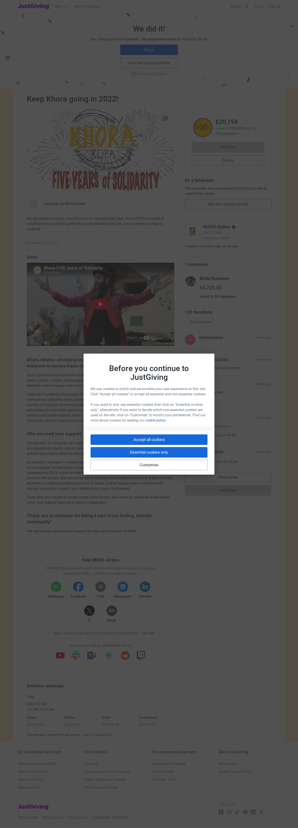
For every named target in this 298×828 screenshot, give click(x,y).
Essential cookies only (149, 452)
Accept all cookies (149, 439)
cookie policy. (155, 420)
